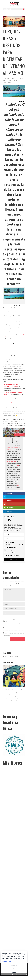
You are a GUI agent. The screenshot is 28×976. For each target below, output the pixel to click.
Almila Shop (16, 465)
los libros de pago (11, 461)
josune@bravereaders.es (15, 710)
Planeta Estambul (14, 386)
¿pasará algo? (15, 192)
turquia (12, 80)
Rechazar (14, 968)
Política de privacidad (9, 625)
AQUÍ (18, 485)
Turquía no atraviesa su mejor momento (14, 234)
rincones (18, 330)
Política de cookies (7, 961)
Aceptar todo (14, 965)
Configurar (14, 972)
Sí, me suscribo (14, 559)
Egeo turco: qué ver (10, 78)
